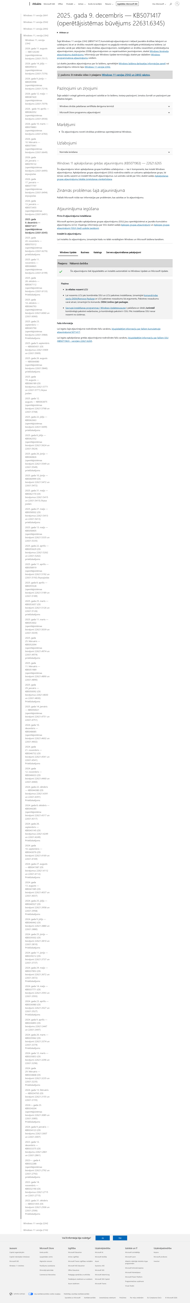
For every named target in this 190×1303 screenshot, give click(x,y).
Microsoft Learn (130, 1257)
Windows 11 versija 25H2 (35, 22)
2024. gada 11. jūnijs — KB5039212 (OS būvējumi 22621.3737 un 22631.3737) (37, 957)
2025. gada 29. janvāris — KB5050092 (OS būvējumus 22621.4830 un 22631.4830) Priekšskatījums (36, 693)
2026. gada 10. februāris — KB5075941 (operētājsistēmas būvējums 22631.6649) (36, 145)
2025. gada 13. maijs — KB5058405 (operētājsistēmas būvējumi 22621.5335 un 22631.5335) (37, 534)
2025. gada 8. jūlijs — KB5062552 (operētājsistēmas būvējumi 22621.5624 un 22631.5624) (37, 442)
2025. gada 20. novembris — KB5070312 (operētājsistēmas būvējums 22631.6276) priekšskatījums (36, 246)
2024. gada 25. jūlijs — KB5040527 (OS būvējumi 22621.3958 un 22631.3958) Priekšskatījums (37, 907)
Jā (103, 1237)
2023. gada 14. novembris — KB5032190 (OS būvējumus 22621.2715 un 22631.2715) (36, 1188)
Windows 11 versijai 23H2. (98, 66)
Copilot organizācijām (16, 1252)
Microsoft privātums (160, 1257)
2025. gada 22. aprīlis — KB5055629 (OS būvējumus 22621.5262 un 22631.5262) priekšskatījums (37, 552)
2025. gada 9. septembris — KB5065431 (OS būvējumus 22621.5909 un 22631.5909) (37, 348)
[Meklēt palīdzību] (170, 3)
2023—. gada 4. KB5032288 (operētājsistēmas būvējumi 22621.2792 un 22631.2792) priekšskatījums (37, 1168)
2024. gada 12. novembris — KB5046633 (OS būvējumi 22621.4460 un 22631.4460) (37, 775)
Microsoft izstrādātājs (132, 1252)
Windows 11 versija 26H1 (35, 15)
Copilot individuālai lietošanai (19, 1257)
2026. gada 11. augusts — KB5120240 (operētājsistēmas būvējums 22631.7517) (36, 53)
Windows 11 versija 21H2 (35, 1229)
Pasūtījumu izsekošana (47, 1266)
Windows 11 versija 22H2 (35, 1223)
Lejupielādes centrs (46, 1257)
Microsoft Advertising (102, 1275)
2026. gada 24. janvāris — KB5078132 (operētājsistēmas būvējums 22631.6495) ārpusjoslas (36, 165)
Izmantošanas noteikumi (107, 1298)
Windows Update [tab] (68, 252)
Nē (120, 1237)
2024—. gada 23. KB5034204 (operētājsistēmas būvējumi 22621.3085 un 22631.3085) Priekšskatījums (37, 1113)
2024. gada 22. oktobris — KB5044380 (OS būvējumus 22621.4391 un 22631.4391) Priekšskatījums (36, 793)
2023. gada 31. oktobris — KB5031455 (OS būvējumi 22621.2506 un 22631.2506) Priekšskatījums (37, 1207)
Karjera (156, 1252)
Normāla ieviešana (68, 151)
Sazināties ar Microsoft (72, 1298)
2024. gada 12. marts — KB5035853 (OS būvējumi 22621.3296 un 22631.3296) (37, 1058)
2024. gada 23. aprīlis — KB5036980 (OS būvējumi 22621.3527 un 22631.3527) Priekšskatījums (37, 1008)
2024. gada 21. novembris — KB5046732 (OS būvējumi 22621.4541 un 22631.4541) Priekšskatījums (37, 755)
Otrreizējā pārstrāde (46, 1270)
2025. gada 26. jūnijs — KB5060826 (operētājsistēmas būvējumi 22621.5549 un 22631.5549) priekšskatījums (37, 462)
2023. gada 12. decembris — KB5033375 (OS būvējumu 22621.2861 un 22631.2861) (36, 1148)
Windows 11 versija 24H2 (35, 28)
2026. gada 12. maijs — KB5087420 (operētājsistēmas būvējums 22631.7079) (36, 98)
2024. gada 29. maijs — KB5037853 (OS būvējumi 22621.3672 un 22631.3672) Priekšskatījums (37, 974)
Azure (97, 1261)
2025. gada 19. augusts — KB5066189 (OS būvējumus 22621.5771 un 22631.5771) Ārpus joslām (36, 385)
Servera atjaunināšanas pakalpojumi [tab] (123, 252)
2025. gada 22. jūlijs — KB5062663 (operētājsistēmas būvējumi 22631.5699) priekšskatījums (36, 423)
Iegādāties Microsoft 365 (127, 4)
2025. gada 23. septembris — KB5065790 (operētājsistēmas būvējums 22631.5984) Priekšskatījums (36, 329)
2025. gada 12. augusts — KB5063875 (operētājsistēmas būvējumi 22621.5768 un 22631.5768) (37, 405)
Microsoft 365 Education (76, 1266)
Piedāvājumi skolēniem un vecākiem (80, 1279)
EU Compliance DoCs (154, 1298)
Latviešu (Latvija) (19, 1294)
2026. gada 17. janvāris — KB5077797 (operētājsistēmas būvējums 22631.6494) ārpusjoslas (36, 187)
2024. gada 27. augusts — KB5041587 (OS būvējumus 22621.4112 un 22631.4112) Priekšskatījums (36, 870)
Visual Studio (129, 1286)
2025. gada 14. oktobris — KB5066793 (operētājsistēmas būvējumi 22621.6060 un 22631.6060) (37, 308)
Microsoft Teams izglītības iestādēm (80, 1261)
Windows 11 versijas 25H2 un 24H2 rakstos (126, 74)
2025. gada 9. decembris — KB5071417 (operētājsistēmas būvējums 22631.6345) (36, 226)
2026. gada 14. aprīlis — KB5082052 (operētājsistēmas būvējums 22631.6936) (37, 113)
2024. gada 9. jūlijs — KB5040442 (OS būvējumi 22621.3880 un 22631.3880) (37, 924)
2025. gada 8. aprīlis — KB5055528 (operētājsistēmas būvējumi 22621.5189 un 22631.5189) (37, 589)
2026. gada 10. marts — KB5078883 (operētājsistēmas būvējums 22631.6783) (36, 128)
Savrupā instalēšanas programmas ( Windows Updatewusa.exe (96, 307)
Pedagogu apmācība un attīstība (79, 1275)
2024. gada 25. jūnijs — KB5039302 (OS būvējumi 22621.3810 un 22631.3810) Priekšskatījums (37, 941)
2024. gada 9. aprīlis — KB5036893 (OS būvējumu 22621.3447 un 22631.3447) (36, 1024)
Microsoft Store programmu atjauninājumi (80, 112)
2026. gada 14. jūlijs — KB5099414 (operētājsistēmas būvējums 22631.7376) (36, 68)
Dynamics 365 (99, 1266)
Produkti (69, 4)
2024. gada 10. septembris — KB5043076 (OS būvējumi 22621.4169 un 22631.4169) (37, 852)
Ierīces (80, 4)
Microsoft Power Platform (133, 1277)
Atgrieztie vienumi (46, 1261)
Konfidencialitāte (90, 1298)
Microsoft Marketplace (132, 1272)
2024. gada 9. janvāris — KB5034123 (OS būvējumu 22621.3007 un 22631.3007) (37, 1131)
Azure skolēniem (73, 1283)
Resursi (108, 4)
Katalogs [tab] (98, 252)
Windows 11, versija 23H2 (36, 35)
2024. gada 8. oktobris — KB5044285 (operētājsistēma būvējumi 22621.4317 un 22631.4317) (37, 812)
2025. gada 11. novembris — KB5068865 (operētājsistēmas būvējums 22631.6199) (36, 266)
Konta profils (44, 1252)
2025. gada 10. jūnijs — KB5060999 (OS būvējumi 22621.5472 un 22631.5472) (37, 480)
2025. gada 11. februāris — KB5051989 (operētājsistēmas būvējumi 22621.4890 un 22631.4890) (37, 671)
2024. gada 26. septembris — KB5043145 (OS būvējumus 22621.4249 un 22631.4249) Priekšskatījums (36, 832)
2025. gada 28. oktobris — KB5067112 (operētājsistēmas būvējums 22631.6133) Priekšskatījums (36, 286)
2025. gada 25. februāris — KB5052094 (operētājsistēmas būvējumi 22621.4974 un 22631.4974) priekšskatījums (37, 647)
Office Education (73, 1270)
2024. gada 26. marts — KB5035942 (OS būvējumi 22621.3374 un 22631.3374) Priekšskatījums (37, 1041)
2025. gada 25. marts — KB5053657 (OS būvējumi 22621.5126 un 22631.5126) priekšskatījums (37, 607)
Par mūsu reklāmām (136, 1298)
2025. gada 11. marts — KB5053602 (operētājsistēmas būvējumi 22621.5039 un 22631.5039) (37, 626)
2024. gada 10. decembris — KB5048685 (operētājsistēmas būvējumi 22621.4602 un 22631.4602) (37, 733)
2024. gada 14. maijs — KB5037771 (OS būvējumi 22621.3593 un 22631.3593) (37, 991)
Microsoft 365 (49, 4)
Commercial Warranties (48, 1275)
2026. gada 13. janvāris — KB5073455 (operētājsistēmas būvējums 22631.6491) (36, 207)
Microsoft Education (75, 1252)
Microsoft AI (99, 1252)
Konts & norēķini (95, 4)
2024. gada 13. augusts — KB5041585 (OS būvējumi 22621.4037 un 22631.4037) (37, 889)
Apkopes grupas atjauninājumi (135, 224)
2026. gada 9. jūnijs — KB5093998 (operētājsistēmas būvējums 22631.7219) (36, 83)
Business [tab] (85, 252)
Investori (157, 1261)
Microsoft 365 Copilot (102, 1279)
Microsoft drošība (101, 1257)
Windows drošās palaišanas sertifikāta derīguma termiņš (87, 106)
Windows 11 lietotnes (16, 1266)
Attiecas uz (63, 32)
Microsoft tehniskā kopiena (134, 1268)
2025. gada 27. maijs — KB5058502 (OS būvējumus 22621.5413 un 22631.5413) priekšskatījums (36, 515)
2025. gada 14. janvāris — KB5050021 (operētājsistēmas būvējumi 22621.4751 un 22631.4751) (37, 713)
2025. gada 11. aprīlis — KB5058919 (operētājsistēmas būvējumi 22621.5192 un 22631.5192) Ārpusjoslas (37, 571)
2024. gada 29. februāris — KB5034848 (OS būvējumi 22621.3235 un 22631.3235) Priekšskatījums (37, 1076)
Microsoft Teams (100, 1283)
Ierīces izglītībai (73, 1257)
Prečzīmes (122, 1298)
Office (60, 4)
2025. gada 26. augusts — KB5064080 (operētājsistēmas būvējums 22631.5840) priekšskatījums (36, 365)
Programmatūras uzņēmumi (134, 1281)
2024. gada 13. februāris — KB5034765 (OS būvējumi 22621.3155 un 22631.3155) (37, 1094)
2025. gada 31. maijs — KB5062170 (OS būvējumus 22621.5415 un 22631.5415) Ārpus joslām (36, 497)
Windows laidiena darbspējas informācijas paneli (142, 63)
